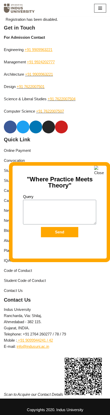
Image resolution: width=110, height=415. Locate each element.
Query (28, 196)
